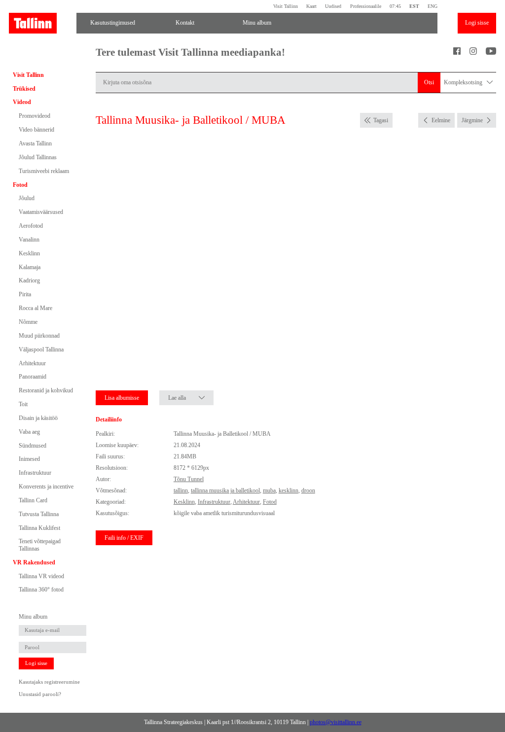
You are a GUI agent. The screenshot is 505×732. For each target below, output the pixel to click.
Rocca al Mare (35, 308)
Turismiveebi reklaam (44, 171)
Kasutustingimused (112, 22)
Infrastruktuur (35, 472)
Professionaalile (365, 6)
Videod (22, 102)
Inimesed (29, 458)
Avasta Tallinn (35, 143)
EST (414, 6)
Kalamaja (29, 267)
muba (269, 490)
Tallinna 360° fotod (41, 589)
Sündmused (32, 445)
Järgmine (472, 120)
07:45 (395, 6)
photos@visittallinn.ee (335, 722)
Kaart (311, 6)
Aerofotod (31, 225)
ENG (432, 6)
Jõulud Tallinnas (38, 157)
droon (308, 490)
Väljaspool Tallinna (41, 349)
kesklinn (288, 490)
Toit (23, 404)
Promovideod (34, 115)
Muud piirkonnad (39, 335)
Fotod (20, 184)
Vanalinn (29, 239)
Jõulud (27, 198)
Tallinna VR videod (41, 576)
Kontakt (185, 22)
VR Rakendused (34, 562)
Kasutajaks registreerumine (49, 682)
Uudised (333, 6)
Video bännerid (36, 129)
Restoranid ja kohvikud (46, 390)
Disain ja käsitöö (38, 418)
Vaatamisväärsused (41, 212)
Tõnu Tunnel (189, 479)
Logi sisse (477, 22)
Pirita (25, 294)
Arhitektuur (32, 363)
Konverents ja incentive (46, 486)
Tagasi (380, 120)
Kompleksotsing (464, 82)
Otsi (429, 82)
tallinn (181, 490)
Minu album (257, 22)
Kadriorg (29, 280)
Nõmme (28, 321)
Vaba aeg (29, 431)
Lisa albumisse (122, 397)
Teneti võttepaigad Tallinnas (40, 545)
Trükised (24, 88)
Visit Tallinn (285, 6)
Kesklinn (29, 253)
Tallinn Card (33, 500)
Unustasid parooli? (40, 694)
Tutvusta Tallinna (39, 514)
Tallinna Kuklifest (39, 527)
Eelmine (441, 120)
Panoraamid (32, 376)
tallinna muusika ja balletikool (225, 490)
